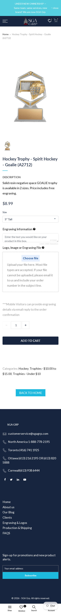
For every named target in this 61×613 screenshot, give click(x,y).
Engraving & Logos (15, 523)
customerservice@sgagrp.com (28, 433)
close (7, 7)
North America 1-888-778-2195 (29, 442)
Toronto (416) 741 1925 (23, 450)
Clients (7, 517)
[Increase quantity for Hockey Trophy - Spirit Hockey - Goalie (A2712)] (25, 325)
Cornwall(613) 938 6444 (23, 470)
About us (8, 507)
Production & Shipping (17, 528)
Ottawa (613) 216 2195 (23, 458)
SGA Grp (25, 598)
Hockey (23, 368)
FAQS (6, 533)
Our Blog (8, 512)
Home (5, 34)
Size (5, 212)
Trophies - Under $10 (27, 374)
